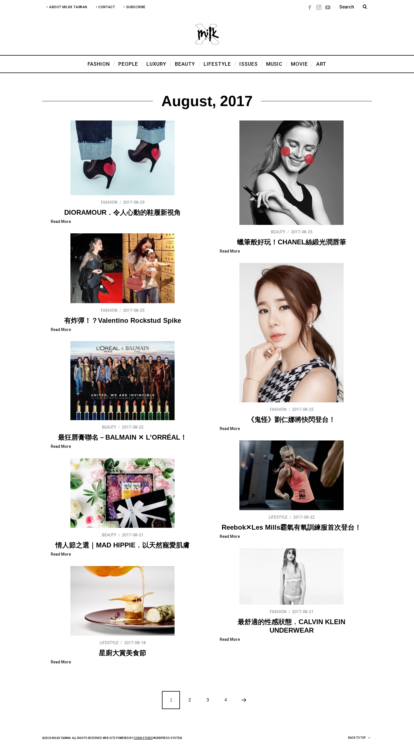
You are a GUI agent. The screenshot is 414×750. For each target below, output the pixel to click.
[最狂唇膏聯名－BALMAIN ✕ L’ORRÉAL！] (122, 380)
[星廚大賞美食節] (122, 601)
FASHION (109, 202)
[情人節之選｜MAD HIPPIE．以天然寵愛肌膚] (122, 493)
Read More (61, 222)
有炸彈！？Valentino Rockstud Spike (122, 320)
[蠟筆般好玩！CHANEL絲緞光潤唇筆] (291, 172)
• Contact (105, 7)
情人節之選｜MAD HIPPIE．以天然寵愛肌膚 (122, 545)
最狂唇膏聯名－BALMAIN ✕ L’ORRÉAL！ (122, 437)
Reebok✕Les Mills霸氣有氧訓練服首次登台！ (291, 527)
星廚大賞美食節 (122, 653)
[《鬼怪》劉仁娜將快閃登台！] (291, 332)
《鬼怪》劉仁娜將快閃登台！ (291, 419)
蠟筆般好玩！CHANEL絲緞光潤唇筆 (291, 242)
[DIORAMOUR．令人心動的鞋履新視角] (122, 157)
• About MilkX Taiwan (66, 7)
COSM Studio (143, 738)
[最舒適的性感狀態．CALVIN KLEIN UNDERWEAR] (291, 576)
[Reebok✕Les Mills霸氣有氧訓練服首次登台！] (291, 475)
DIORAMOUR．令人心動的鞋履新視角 (122, 212)
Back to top (357, 737)
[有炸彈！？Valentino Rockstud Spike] (122, 268)
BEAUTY (278, 232)
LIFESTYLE (278, 517)
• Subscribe (134, 7)
